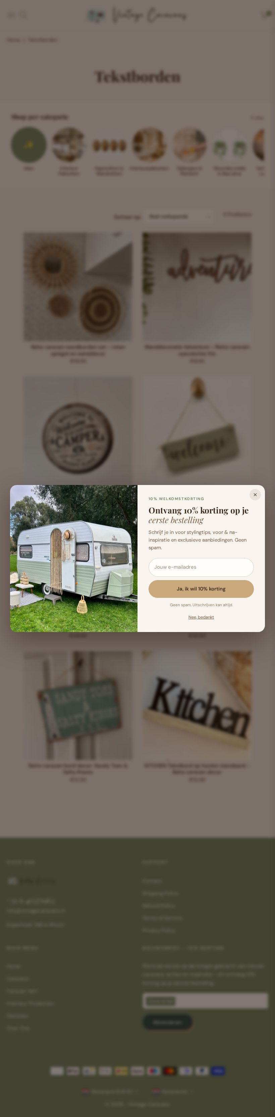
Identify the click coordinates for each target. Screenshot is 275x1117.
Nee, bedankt (201, 617)
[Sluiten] (255, 494)
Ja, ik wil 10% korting (201, 588)
